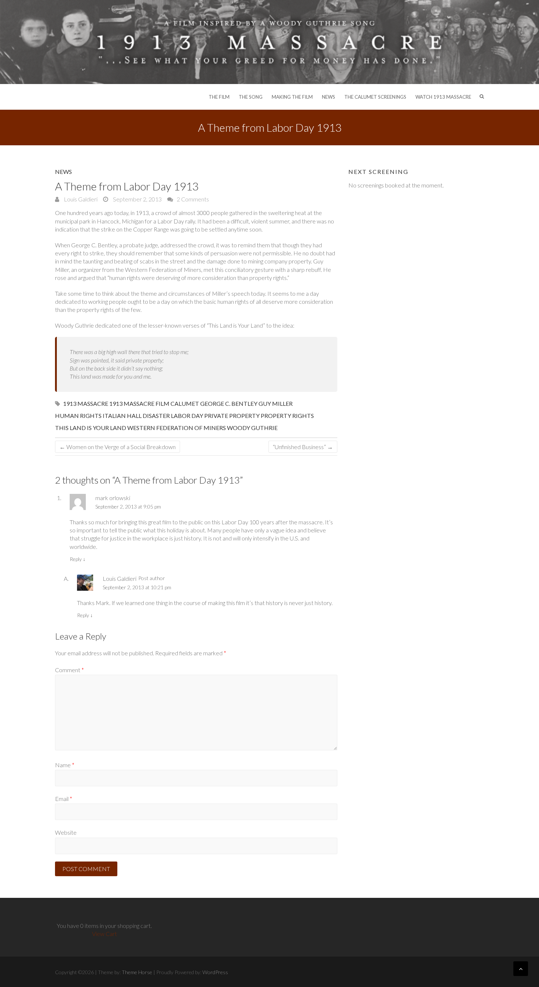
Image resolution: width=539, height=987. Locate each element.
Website (66, 832)
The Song (251, 97)
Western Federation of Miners (176, 427)
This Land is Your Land (90, 427)
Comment (69, 669)
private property (232, 415)
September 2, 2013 (137, 199)
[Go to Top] (520, 968)
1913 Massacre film (139, 403)
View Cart (104, 933)
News (328, 97)
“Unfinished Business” (303, 446)
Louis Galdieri (80, 199)
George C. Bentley (228, 403)
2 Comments (193, 199)
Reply (77, 559)
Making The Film (292, 97)
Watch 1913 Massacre (443, 97)
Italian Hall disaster (136, 415)
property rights (287, 415)
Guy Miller (275, 403)
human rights (78, 415)
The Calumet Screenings (375, 97)
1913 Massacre (85, 403)
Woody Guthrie (252, 427)
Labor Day (187, 415)
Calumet (184, 403)
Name (64, 764)
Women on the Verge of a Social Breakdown (117, 446)
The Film (219, 97)
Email (63, 798)
